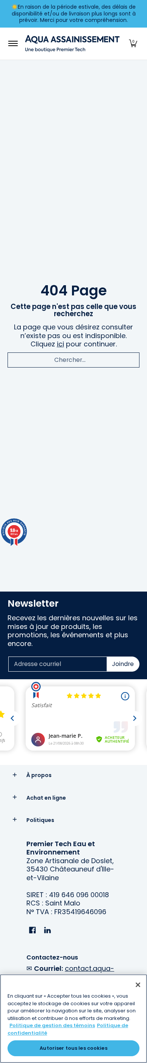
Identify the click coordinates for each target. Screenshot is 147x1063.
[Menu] (13, 44)
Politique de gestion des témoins (52, 1025)
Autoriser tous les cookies (73, 1048)
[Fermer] (138, 984)
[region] (73, 1018)
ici (60, 344)
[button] (133, 44)
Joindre (123, 664)
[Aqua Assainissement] (72, 43)
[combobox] (73, 360)
